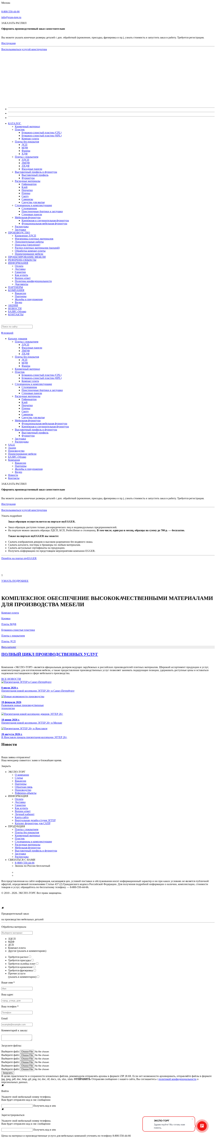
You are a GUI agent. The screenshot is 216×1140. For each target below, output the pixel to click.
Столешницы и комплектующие (33, 205)
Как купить (21, 275)
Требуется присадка (19, 960)
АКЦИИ (13, 305)
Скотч (25, 196)
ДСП (24, 144)
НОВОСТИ (15, 308)
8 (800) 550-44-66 (24, 862)
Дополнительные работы (29, 241)
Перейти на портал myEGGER (19, 558)
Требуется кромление (20, 967)
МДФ (25, 147)
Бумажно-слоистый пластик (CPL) (41, 132)
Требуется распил (18, 957)
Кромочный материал (27, 126)
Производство (16, 450)
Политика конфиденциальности (33, 281)
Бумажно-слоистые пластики (18, 629)
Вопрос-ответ (23, 278)
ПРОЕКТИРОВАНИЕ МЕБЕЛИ (27, 256)
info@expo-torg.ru (11, 17)
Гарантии (20, 272)
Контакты (13, 478)
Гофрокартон (29, 184)
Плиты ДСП (8, 641)
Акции (12, 447)
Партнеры (20, 296)
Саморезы (27, 199)
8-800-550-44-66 (10, 11)
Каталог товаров (17, 338)
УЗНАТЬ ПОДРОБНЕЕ (15, 580)
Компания (14, 459)
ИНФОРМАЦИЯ (18, 262)
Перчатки (27, 190)
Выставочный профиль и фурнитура (36, 172)
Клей (25, 187)
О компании (22, 774)
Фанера (26, 150)
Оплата (19, 266)
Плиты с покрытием (26, 156)
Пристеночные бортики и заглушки (42, 211)
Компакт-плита (10, 612)
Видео (18, 302)
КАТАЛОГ (14, 123)
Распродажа (22, 226)
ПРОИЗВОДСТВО (19, 232)
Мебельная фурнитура (27, 217)
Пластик (20, 129)
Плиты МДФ (8, 624)
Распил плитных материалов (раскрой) (37, 247)
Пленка (26, 193)
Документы (21, 284)
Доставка (20, 269)
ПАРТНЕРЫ (15, 287)
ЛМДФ (26, 162)
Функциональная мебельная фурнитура (44, 223)
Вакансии (20, 293)
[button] (108, 331)
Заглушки (20, 229)
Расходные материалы (27, 181)
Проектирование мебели (29, 253)
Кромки (5, 618)
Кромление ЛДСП (25, 235)
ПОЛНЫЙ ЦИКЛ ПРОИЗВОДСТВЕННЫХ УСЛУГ (49, 654)
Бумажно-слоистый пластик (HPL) (42, 135)
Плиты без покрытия (27, 141)
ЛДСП (25, 159)
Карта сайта (22, 817)
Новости (13, 475)
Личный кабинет (24, 814)
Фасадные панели (32, 168)
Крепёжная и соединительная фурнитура (45, 220)
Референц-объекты (25, 793)
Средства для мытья (33, 202)
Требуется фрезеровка (20, 970)
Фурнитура (28, 178)
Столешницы (29, 208)
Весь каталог (8, 647)
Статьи (19, 777)
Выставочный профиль (35, 175)
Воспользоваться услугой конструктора (24, 49)
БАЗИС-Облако (17, 311)
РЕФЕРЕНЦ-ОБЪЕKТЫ (22, 259)
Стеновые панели (32, 214)
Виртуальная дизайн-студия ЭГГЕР (35, 820)
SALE (11, 444)
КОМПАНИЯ (16, 290)
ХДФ (25, 153)
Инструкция (8, 43)
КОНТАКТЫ (15, 314)
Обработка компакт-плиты (30, 250)
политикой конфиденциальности (177, 1079)
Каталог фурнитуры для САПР (32, 823)
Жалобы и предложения (29, 299)
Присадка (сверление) (27, 244)
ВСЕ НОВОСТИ (11, 678)
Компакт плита (30, 138)
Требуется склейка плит (21, 963)
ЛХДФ (26, 165)
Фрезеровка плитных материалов (34, 238)
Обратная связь (23, 786)
